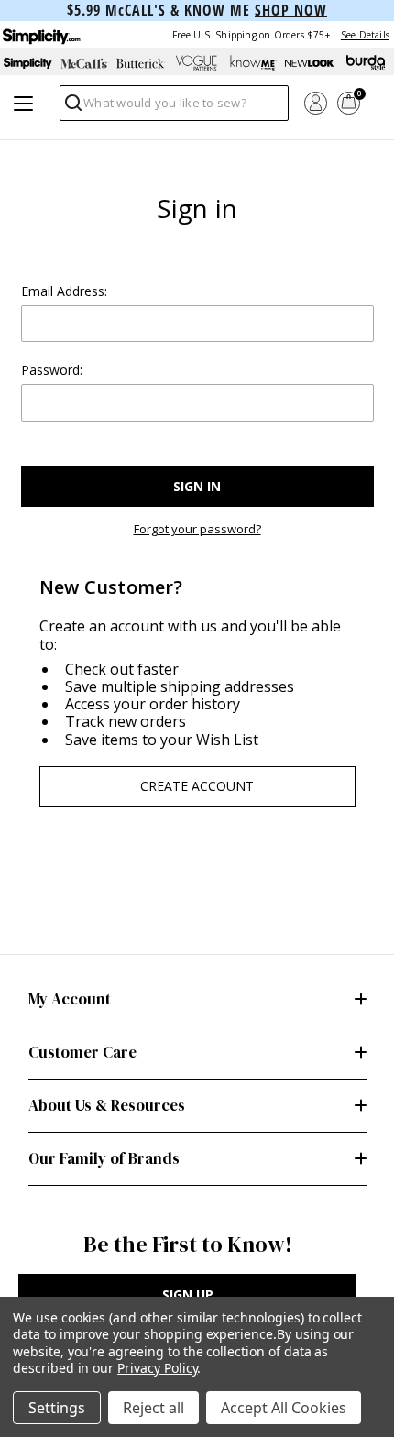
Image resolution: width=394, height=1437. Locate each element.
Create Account (197, 786)
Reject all (153, 1408)
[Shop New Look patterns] (309, 63)
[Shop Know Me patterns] (253, 63)
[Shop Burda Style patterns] (366, 63)
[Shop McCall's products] (84, 63)
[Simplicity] (40, 34)
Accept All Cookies (283, 1408)
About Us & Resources (106, 1105)
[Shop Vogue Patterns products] (196, 63)
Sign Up (187, 1294)
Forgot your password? (197, 529)
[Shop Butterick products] (141, 63)
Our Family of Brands (104, 1158)
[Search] (72, 107)
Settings (56, 1408)
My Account (69, 999)
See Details (365, 34)
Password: (51, 369)
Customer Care (82, 1052)
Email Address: (64, 291)
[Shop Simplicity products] (28, 63)
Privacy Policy (157, 1368)
